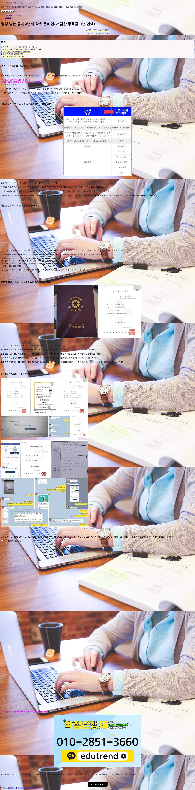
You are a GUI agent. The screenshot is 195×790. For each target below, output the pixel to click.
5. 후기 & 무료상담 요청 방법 (12, 56)
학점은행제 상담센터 (13, 15)
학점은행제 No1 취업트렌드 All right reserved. (20, 788)
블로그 (8, 18)
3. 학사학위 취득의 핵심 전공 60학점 (15, 52)
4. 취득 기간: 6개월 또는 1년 (12, 54)
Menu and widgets (8, 11)
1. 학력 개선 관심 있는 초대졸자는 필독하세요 (19, 47)
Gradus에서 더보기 (97, 784)
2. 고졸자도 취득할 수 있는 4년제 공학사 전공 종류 (21, 49)
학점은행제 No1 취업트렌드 (12, 3)
